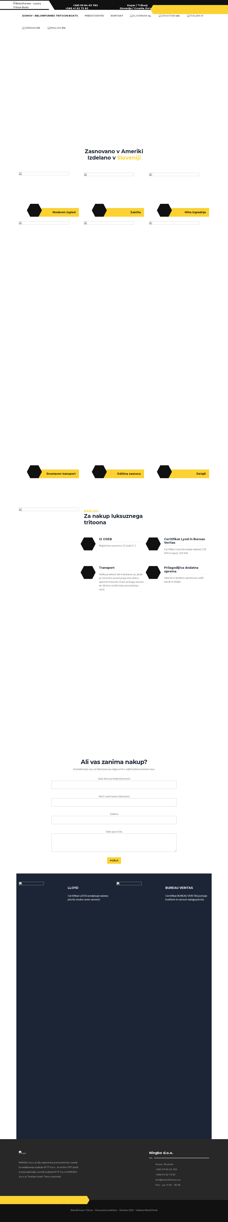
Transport (107, 568)
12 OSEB (105, 539)
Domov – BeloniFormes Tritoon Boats (50, 15)
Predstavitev (94, 15)
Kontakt (117, 15)
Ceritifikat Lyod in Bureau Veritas (184, 541)
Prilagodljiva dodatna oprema (181, 569)
